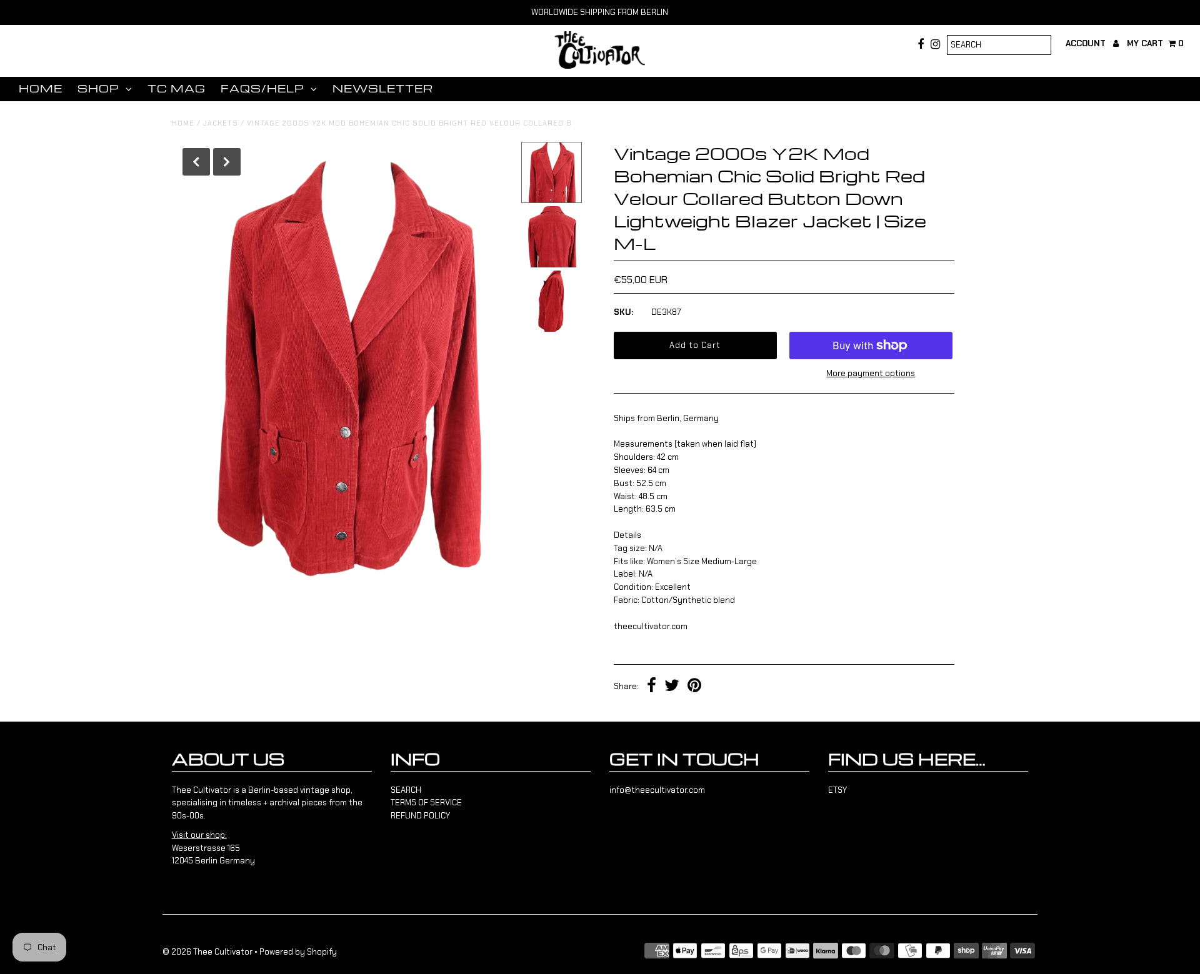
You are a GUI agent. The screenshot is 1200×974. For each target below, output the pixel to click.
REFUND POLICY (420, 815)
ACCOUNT (1087, 43)
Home (40, 88)
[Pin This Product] (694, 687)
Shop (98, 88)
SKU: (623, 312)
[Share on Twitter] (671, 687)
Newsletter (382, 88)
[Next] (227, 162)
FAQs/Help (262, 88)
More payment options (870, 373)
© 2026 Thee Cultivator (207, 952)
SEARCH (406, 790)
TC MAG (177, 88)
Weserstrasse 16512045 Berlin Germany (213, 848)
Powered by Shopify (298, 952)
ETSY (837, 790)
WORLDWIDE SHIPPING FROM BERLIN (599, 12)
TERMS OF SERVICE (426, 802)
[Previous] (196, 162)
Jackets (220, 123)
